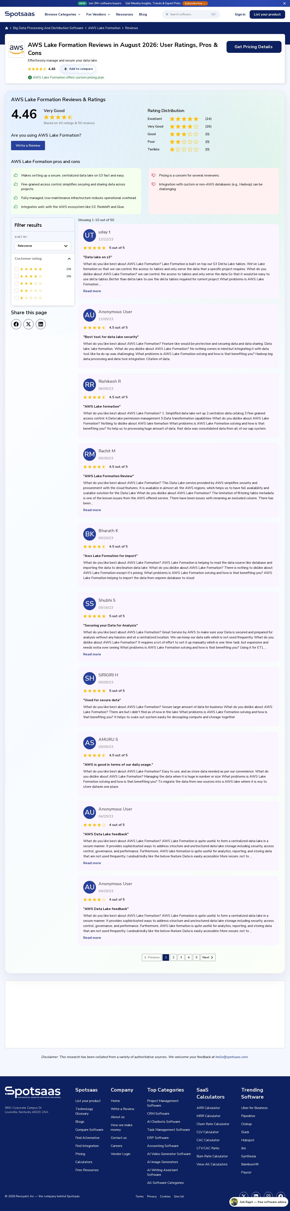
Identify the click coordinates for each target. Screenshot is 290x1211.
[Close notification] (284, 3)
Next (206, 957)
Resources (124, 14)
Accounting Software (163, 1146)
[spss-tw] (243, 1196)
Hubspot (247, 1140)
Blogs (79, 1121)
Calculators (83, 1162)
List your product (267, 14)
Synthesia (248, 1156)
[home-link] (6, 28)
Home (115, 1101)
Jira (243, 1148)
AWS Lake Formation (104, 28)
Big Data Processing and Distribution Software (48, 28)
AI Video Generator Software (169, 1154)
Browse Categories (60, 14)
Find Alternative (87, 1137)
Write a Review (28, 145)
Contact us (119, 1137)
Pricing (80, 1154)
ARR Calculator (208, 1108)
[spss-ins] (268, 1196)
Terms (139, 1196)
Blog (143, 14)
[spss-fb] (280, 1196)
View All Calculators (212, 1164)
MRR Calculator (208, 1116)
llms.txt (179, 1196)
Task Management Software (168, 1129)
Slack (245, 1132)
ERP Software (158, 1137)
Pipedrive (248, 1116)
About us (118, 1117)
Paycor (246, 1172)
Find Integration (87, 1146)
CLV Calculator (208, 1132)
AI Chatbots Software (163, 1121)
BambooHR (250, 1164)
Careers (116, 1146)
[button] (145, 3)
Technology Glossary (84, 1111)
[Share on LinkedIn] (41, 324)
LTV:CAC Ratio (208, 1148)
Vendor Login (120, 1154)
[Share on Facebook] (16, 324)
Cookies (165, 1196)
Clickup (246, 1124)
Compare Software (89, 1129)
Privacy (152, 1196)
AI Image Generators (162, 1162)
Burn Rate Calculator (212, 1156)
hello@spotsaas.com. (232, 1057)
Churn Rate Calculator (213, 1124)
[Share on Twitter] (28, 324)
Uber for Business (254, 1108)
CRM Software (158, 1113)
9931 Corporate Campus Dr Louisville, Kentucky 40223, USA (26, 1110)
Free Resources (87, 1170)
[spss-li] (256, 1196)
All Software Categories (165, 1182)
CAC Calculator (208, 1140)
